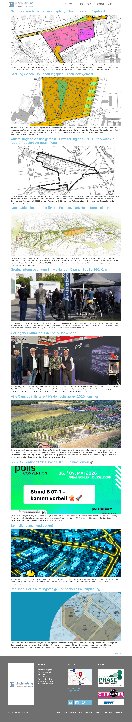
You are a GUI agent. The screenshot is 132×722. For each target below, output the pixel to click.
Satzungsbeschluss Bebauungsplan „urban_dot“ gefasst (52, 74)
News (70, 4)
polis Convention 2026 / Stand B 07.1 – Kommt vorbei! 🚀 (52, 462)
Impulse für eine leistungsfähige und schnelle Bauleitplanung (55, 589)
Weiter (118, 653)
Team (89, 4)
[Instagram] (89, 702)
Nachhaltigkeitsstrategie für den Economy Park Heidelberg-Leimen (60, 208)
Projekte (79, 4)
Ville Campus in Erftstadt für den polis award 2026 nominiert (55, 396)
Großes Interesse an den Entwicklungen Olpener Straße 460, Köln (59, 269)
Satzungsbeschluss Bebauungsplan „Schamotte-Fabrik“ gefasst (58, 11)
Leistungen (99, 4)
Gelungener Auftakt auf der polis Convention (43, 333)
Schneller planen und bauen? (32, 525)
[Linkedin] (77, 702)
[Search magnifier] (65, 4)
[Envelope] (70, 702)
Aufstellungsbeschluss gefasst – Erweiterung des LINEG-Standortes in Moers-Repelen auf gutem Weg (62, 141)
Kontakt (111, 4)
